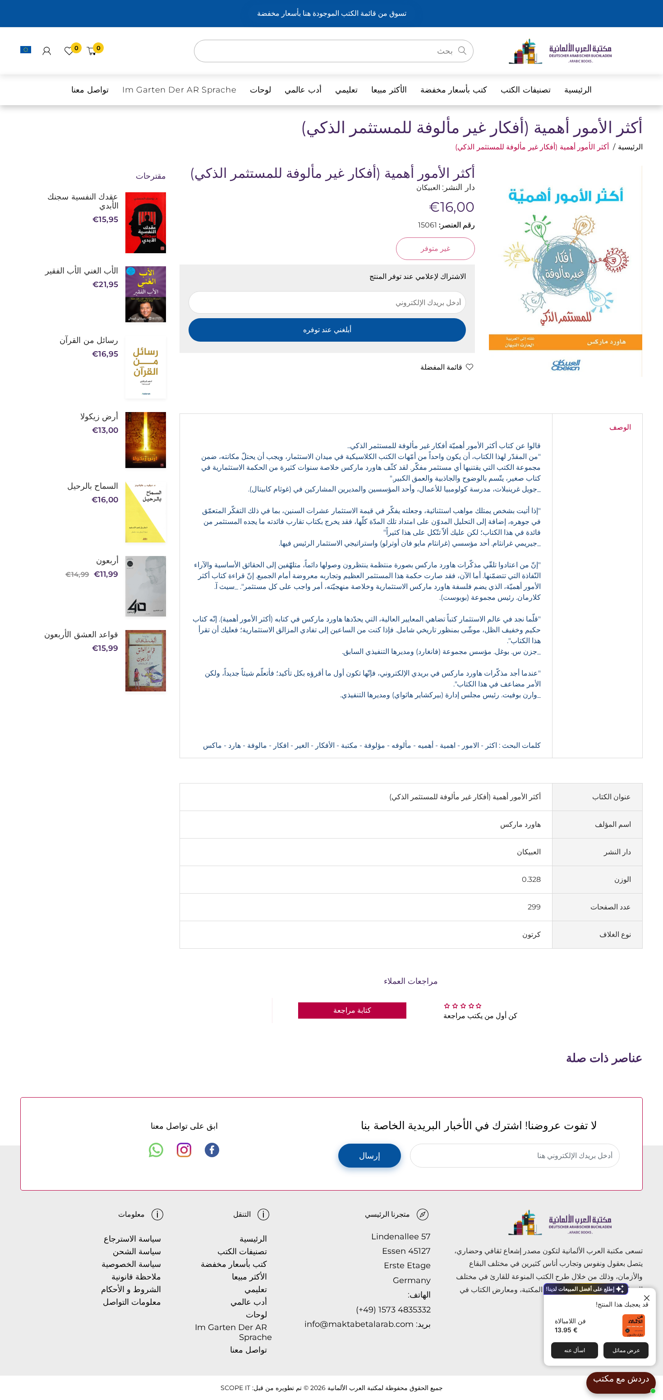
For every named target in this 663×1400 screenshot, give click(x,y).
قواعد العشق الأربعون (81, 634)
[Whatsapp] (156, 1150)
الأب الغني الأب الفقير (81, 270)
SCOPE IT (235, 1388)
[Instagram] (184, 1150)
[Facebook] (212, 1150)
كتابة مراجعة (352, 1010)
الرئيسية (630, 147)
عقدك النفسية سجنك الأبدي (82, 201)
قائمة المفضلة (441, 367)
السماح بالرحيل (92, 486)
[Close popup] (648, 1296)
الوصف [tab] (620, 427)
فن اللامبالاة (570, 1321)
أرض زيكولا (99, 416)
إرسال (369, 1156)
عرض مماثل (626, 1350)
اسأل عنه (574, 1350)
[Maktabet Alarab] (575, 50)
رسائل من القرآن (89, 340)
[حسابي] (46, 51)
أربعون (107, 560)
